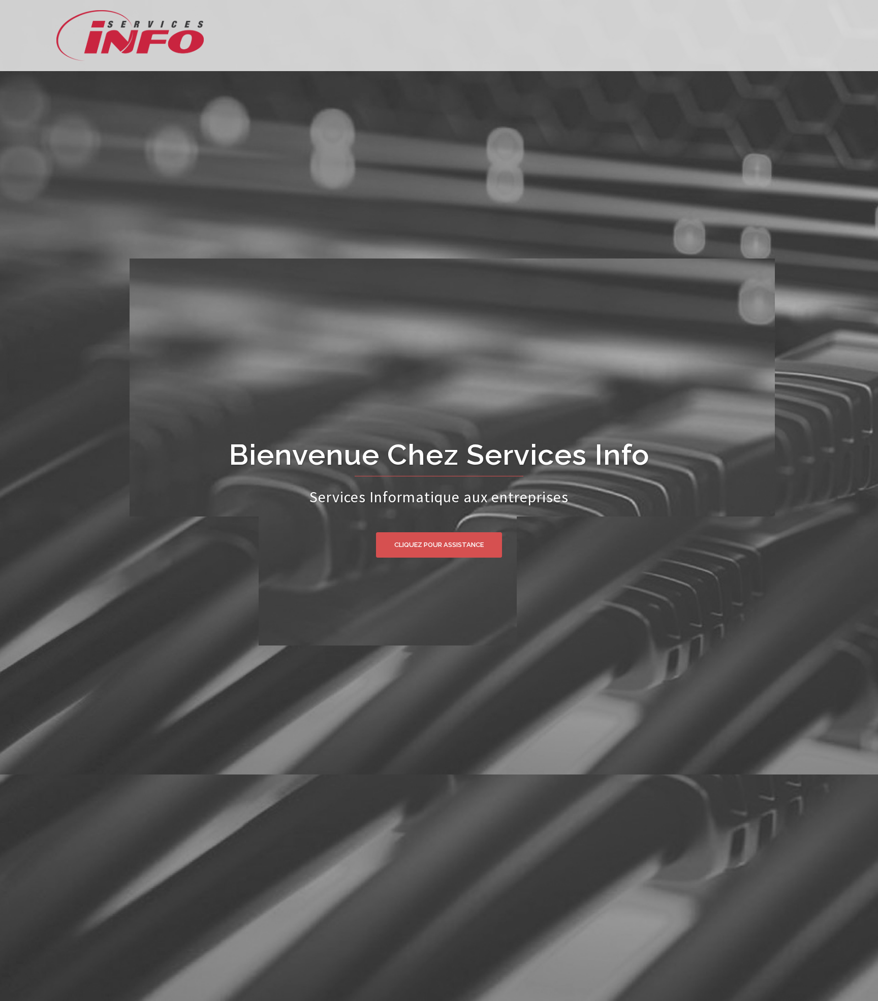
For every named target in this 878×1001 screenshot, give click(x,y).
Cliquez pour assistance (439, 544)
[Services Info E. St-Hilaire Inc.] (102, 34)
